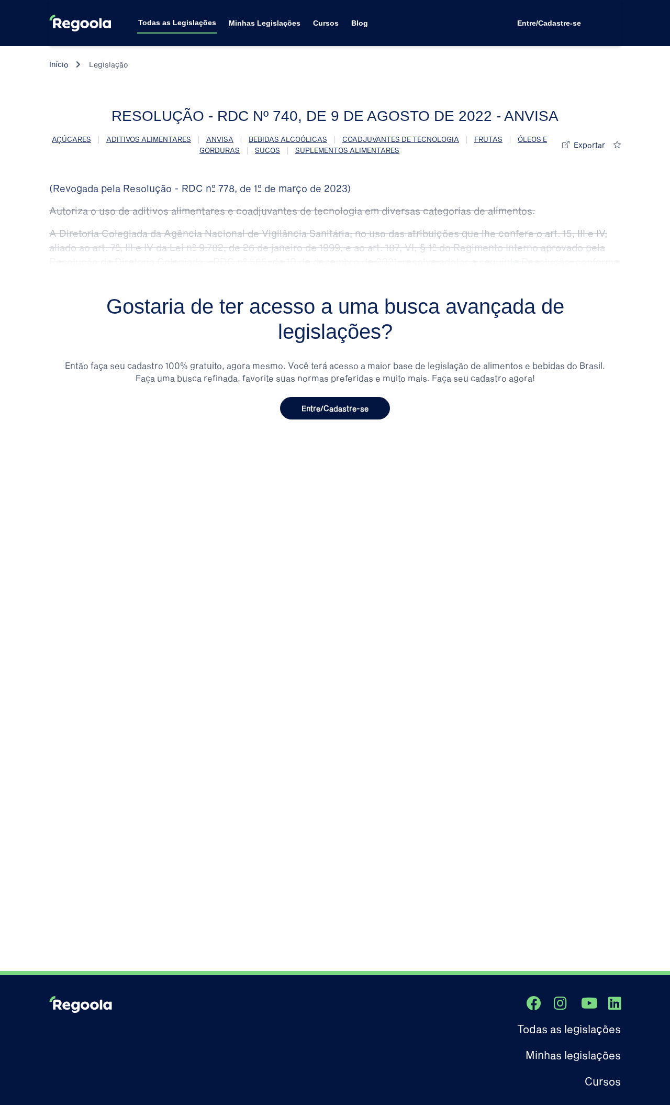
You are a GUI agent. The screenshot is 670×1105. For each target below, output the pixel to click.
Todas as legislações (569, 1028)
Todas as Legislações (177, 22)
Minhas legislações (573, 1054)
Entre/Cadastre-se (549, 23)
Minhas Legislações (264, 23)
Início (59, 64)
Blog (359, 23)
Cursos (326, 23)
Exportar (589, 144)
